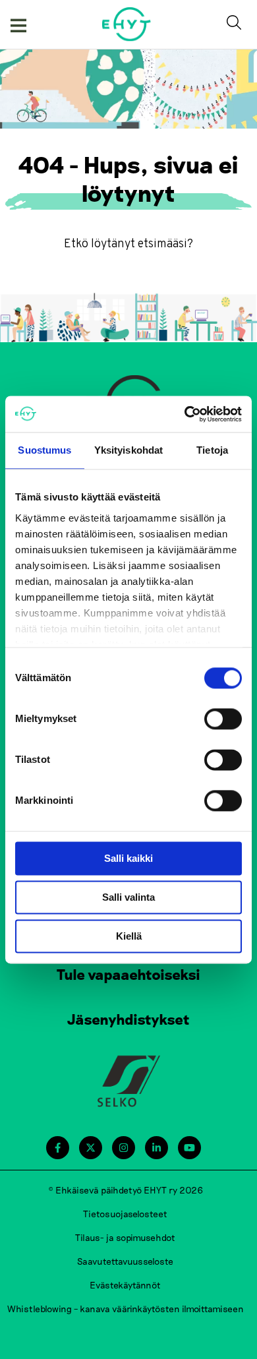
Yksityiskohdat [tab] (128, 450)
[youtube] (189, 1148)
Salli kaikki (128, 858)
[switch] (223, 718)
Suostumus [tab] (44, 450)
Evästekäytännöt (125, 1284)
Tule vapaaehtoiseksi (128, 973)
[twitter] (91, 1148)
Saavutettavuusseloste (125, 1261)
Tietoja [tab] (212, 450)
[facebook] (58, 1148)
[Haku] (236, 24)
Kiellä (129, 936)
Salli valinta (128, 897)
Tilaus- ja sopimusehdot (125, 1237)
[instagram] (123, 1148)
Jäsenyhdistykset (128, 1018)
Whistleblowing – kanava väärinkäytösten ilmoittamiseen (125, 1308)
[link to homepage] (127, 24)
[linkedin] (156, 1148)
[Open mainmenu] (18, 24)
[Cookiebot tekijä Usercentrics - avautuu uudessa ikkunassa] (185, 414)
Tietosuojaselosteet (125, 1213)
